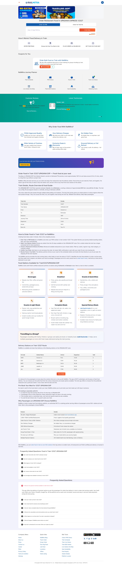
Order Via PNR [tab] (43, 24)
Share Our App (25, 164)
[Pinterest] (95, 538)
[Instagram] (91, 538)
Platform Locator (66, 556)
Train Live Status (66, 542)
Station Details (66, 553)
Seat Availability (66, 549)
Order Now (87, 30)
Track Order (43, 540)
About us (20, 540)
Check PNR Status (67, 537)
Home (19, 537)
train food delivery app (71, 414)
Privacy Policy (22, 551)
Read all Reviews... (32, 111)
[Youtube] (89, 538)
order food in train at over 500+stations (41, 444)
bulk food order (83, 337)
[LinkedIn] (94, 538)
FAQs (19, 549)
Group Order (45, 66)
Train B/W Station (66, 544)
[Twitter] (84, 538)
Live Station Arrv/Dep (67, 546)
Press (19, 542)
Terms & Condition (23, 553)
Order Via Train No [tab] (78, 24)
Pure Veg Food (44, 544)
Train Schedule (66, 540)
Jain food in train (85, 308)
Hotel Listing (43, 553)
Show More (61, 374)
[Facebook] (86, 538)
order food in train (82, 258)
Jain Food (42, 546)
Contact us (21, 544)
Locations (42, 549)
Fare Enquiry (65, 551)
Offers (41, 551)
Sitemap (20, 556)
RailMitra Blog (43, 537)
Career (20, 546)
